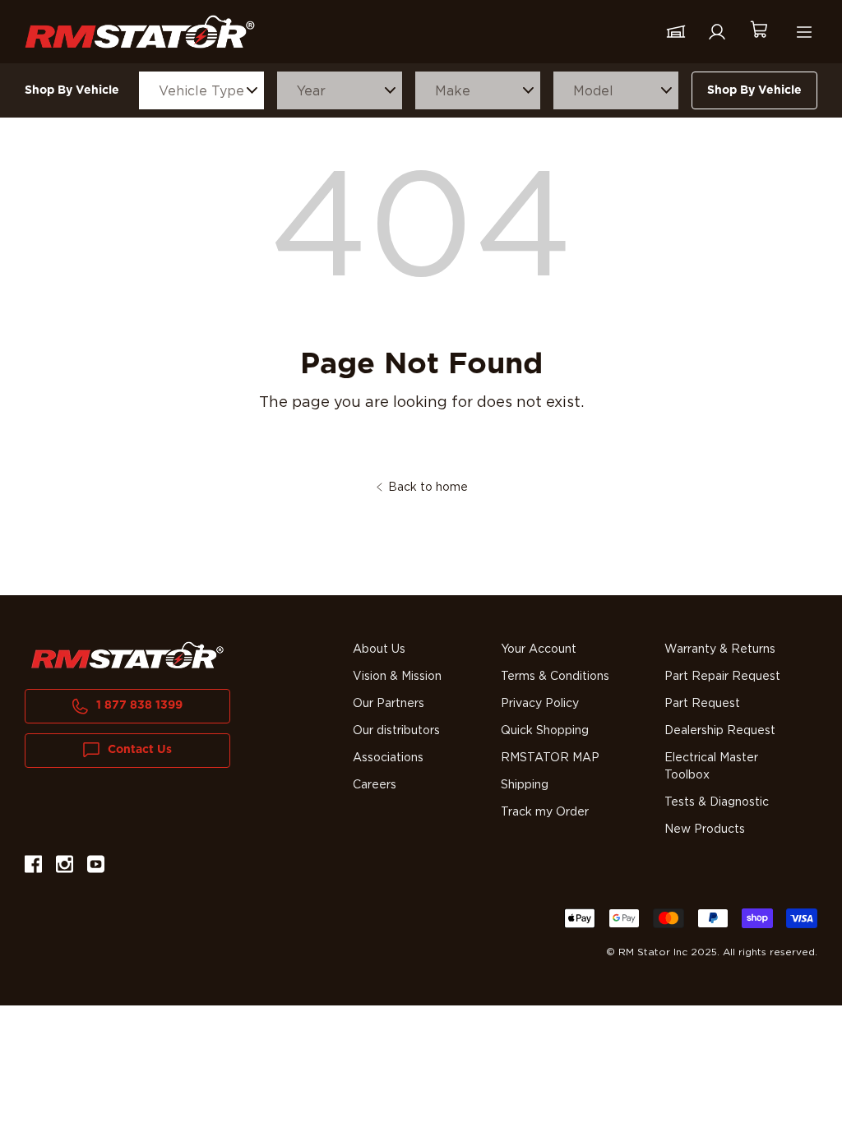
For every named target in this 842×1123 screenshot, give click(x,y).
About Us (379, 649)
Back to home (428, 487)
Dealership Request (719, 731)
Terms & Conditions (555, 676)
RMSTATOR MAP (550, 758)
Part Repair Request (722, 676)
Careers (374, 785)
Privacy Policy (540, 703)
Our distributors (396, 731)
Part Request (702, 703)
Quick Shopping (545, 731)
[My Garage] (676, 32)
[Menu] (804, 32)
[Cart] (758, 31)
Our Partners (388, 703)
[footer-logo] (127, 655)
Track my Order (545, 812)
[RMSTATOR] (140, 31)
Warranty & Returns (719, 649)
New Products (704, 829)
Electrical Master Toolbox (711, 766)
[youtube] (95, 867)
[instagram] (64, 867)
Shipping (524, 785)
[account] (717, 32)
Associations (388, 758)
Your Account (538, 649)
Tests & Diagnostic (716, 802)
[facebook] (33, 867)
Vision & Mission (397, 676)
